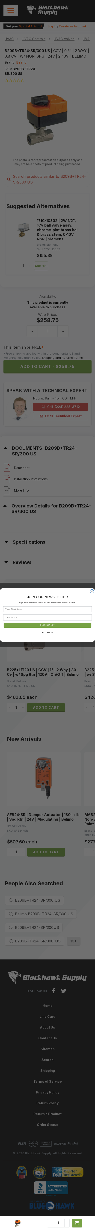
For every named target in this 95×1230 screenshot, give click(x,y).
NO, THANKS (47, 632)
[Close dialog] (92, 591)
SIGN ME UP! (47, 625)
